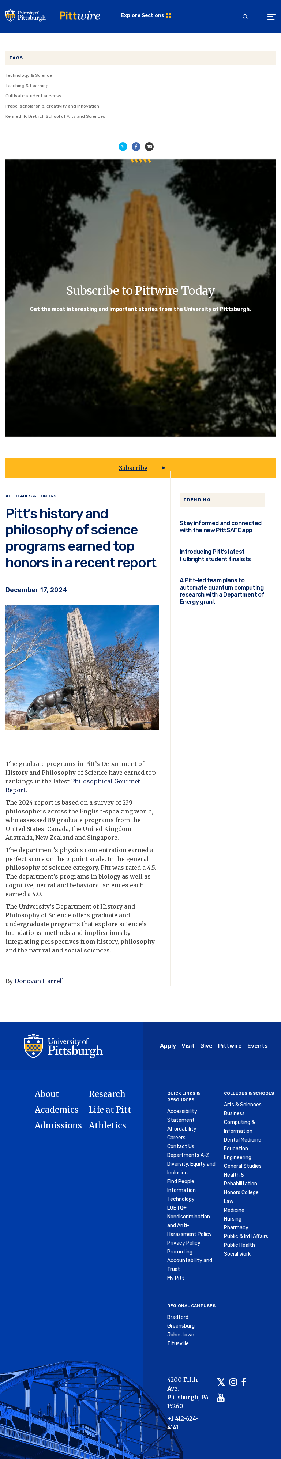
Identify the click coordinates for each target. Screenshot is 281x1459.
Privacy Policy (184, 1243)
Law (228, 1201)
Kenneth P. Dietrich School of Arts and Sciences (55, 116)
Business (234, 1113)
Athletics (107, 1125)
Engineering (237, 1157)
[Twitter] (221, 1382)
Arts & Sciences (243, 1105)
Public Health (239, 1245)
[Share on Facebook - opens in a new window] (136, 146)
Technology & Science (28, 75)
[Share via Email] (149, 146)
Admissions (58, 1125)
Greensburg (181, 1326)
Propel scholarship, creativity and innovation (52, 106)
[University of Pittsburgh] (63, 1045)
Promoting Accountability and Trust (189, 1260)
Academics (57, 1110)
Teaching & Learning (27, 85)
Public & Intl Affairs (246, 1236)
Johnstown (180, 1335)
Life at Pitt (110, 1110)
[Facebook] (243, 1382)
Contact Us (180, 1146)
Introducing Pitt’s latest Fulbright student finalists (215, 555)
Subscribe (133, 467)
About (47, 1094)
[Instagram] (233, 1382)
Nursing (232, 1219)
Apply (168, 1045)
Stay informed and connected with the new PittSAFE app (220, 527)
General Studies (243, 1166)
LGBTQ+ (177, 1208)
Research (107, 1094)
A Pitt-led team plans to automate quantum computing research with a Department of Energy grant (222, 591)
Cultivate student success (33, 95)
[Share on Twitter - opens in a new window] (123, 146)
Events (257, 1045)
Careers (176, 1138)
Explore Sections (142, 15)
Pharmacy (236, 1228)
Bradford (177, 1317)
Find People (180, 1181)
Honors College (241, 1192)
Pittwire (230, 1045)
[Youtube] (221, 1398)
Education (236, 1149)
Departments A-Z (188, 1155)
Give (206, 1045)
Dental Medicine (242, 1140)
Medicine (234, 1210)
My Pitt (175, 1278)
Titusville (178, 1343)
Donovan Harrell (39, 981)
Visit (188, 1045)
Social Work (237, 1254)
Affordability (181, 1129)
